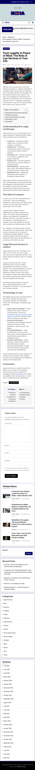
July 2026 (6, 666)
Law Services (14, 382)
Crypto (6, 614)
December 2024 (8, 732)
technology (20, 374)
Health (6, 629)
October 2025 (8, 695)
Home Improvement (10, 633)
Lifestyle (6, 640)
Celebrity (6, 611)
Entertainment (8, 622)
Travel (5, 655)
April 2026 (7, 673)
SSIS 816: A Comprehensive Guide (18, 4)
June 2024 (7, 754)
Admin (15, 529)
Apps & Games (8, 600)
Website (7, 460)
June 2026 (7, 669)
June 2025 (7, 710)
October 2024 (8, 739)
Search (5, 550)
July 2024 (6, 750)
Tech (5, 651)
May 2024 (6, 758)
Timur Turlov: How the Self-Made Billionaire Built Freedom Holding (21, 535)
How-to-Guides (8, 636)
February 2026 (8, 680)
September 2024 (8, 743)
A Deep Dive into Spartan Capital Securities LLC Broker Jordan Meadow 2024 (22, 493)
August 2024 (7, 747)
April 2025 (7, 717)
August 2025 (7, 702)
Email (7, 453)
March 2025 (7, 721)
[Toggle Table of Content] (25, 110)
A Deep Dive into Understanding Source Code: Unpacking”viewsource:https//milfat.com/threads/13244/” (18, 572)
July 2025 (6, 706)
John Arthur (8, 65)
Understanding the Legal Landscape (16, 112)
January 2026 (8, 684)
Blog (5, 603)
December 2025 (8, 688)
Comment (8, 423)
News (5, 644)
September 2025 (8, 699)
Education (7, 618)
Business (6, 49)
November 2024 (8, 736)
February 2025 (8, 724)
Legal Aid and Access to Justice (15, 117)
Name (7, 445)
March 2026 (7, 677)
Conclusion (8, 121)
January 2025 (8, 728)
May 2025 (6, 713)
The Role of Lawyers (11, 115)
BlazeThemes (21, 766)
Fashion (6, 625)
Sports (6, 647)
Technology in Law (11, 119)
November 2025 (8, 691)
